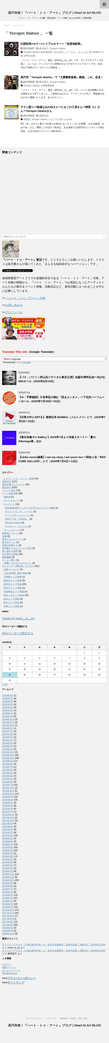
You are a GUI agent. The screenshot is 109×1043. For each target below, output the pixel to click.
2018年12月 (8, 874)
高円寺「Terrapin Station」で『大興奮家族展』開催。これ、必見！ (62, 77)
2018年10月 (8, 880)
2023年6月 (7, 770)
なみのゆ (67, 119)
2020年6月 (7, 847)
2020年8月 (7, 841)
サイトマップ (15, 982)
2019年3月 (7, 865)
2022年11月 (8, 791)
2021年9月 (7, 823)
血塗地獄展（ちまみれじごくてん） (59, 52)
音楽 (4, 536)
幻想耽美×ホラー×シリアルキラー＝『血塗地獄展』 (52, 43)
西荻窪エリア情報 (13, 580)
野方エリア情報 (11, 602)
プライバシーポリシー (21, 978)
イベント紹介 (9, 490)
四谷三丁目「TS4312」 (17, 519)
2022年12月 (8, 788)
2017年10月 (8, 916)
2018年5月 (7, 895)
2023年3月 (7, 779)
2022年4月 (7, 808)
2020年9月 (7, 838)
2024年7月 (7, 731)
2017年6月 (7, 922)
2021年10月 (8, 820)
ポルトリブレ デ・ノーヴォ (19, 511)
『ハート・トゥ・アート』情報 (18, 478)
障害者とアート (10, 533)
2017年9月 (7, 919)
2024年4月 (7, 740)
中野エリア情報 (11, 606)
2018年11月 (8, 877)
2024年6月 (7, 734)
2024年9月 (7, 728)
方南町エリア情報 (13, 577)
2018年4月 (7, 898)
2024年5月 (7, 737)
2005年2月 (7, 928)
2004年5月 (7, 931)
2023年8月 (7, 764)
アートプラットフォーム (17, 515)
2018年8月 (7, 886)
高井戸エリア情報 (13, 588)
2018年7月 (7, 889)
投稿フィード (9, 967)
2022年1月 (7, 811)
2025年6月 (7, 701)
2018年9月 (7, 883)
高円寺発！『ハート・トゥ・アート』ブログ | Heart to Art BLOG (54, 12)
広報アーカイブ (11, 569)
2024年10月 (8, 725)
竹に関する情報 (10, 554)
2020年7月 (7, 844)
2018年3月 (7, 901)
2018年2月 (7, 904)
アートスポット (11, 500)
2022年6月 (7, 803)
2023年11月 (8, 755)
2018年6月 (7, 892)
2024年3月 (7, 743)
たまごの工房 (55, 119)
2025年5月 (7, 704)
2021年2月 (7, 832)
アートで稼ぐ (9, 560)
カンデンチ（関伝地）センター (18, 566)
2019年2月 (7, 868)
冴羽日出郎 (29, 56)
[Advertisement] (54, 194)
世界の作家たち (10, 545)
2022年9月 (7, 797)
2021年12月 (8, 814)
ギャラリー (9, 504)
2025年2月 (7, 713)
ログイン (6, 964)
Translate (26, 362)
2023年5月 (7, 773)
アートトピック (11, 530)
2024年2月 (7, 746)
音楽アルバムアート (12, 539)
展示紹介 (43, 48)
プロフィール (14, 312)
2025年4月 (7, 707)
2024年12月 (8, 719)
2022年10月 (8, 794)
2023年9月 (7, 761)
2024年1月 (7, 749)
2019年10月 (8, 856)
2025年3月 (7, 710)
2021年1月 (7, 835)
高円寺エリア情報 (13, 584)
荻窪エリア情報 (11, 599)
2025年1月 (7, 716)
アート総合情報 (10, 493)
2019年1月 (7, 871)
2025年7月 (7, 698)
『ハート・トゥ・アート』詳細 (25, 297)
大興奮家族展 (47, 85)
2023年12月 (8, 752)
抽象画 (7, 497)
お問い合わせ (14, 305)
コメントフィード (11, 970)
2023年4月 (7, 776)
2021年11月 (8, 817)
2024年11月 (8, 722)
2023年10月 (8, 758)
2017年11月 (8, 913)
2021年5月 (7, 829)
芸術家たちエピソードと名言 (17, 548)
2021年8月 (7, 826)
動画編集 (6, 557)
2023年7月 (7, 767)
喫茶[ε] (27, 119)
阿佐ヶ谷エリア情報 (14, 595)
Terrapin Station (57, 48)
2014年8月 (7, 925)
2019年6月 (7, 859)
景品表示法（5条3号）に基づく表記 (74, 1018)
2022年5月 (7, 805)
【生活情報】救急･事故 (15, 573)
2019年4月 (7, 862)
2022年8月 (7, 800)
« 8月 (5, 684)
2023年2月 (7, 782)
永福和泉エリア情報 (14, 591)
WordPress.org (9, 973)
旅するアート (9, 542)
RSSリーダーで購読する (17, 633)
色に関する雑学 (10, 551)
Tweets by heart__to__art (18, 618)
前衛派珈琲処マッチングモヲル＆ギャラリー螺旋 (30, 508)
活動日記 (43, 115)
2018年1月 (7, 907)
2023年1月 (7, 785)
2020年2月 (7, 853)
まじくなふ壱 (85, 52)
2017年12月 (8, 910)
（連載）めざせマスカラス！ (17, 563)
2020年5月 (7, 850)
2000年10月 (8, 934)
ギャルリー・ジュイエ (16, 526)
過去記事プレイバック (13, 484)
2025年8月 (7, 695)
